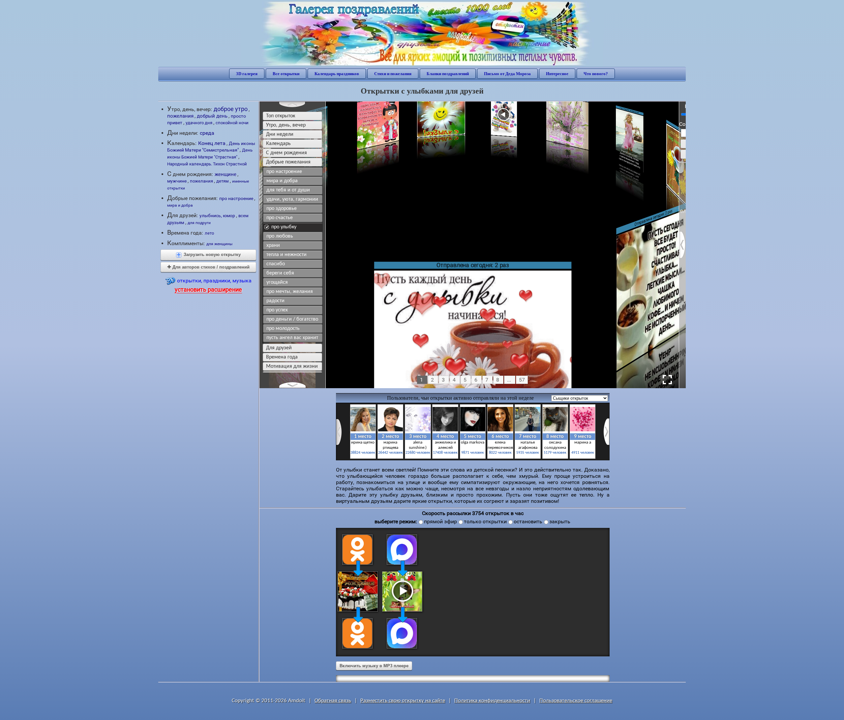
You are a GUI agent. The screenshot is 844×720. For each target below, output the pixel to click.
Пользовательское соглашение (575, 701)
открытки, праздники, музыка (213, 285)
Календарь (278, 143)
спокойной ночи (232, 122)
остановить (528, 521)
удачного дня (199, 122)
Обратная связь (333, 701)
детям (222, 181)
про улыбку (283, 227)
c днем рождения (286, 153)
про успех (277, 310)
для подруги (199, 222)
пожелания (180, 116)
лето (209, 233)
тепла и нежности (286, 254)
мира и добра (180, 205)
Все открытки (286, 73)
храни (273, 245)
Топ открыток (280, 116)
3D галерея (246, 73)
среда (207, 133)
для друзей (279, 348)
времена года (282, 357)
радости (275, 300)
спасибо (275, 264)
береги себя (280, 273)
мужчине (177, 181)
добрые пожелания (288, 162)
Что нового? (596, 73)
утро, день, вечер (286, 125)
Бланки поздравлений (448, 73)
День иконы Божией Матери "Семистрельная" (211, 147)
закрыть (559, 521)
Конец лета (212, 143)
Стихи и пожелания (392, 73)
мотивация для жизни (292, 366)
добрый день (212, 116)
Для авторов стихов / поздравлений (208, 267)
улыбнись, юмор (217, 215)
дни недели (279, 134)
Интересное (557, 73)
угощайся (277, 282)
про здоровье (281, 208)
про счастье (279, 217)
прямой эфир (440, 521)
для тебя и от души (288, 190)
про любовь (279, 236)
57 (522, 380)
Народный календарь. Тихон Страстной (207, 163)
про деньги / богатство (292, 319)
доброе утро (231, 108)
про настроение (236, 198)
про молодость (283, 328)
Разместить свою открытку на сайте (402, 701)
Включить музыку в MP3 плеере (374, 665)
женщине (225, 174)
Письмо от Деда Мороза (507, 73)
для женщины (219, 244)
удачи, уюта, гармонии (292, 199)
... (509, 380)
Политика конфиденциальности (492, 701)
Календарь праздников (337, 73)
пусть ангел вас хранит (292, 337)
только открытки (485, 521)
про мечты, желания (289, 291)
